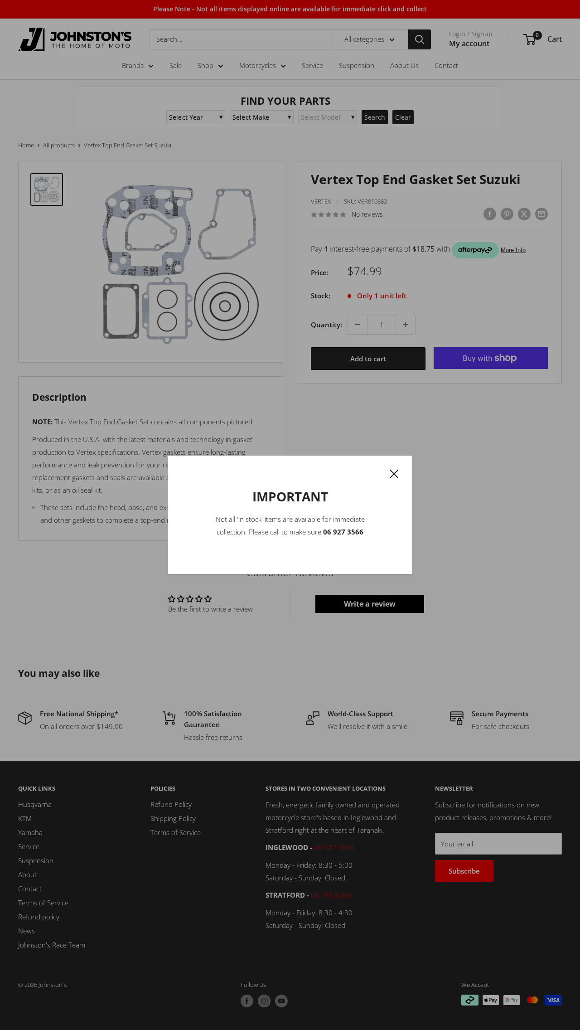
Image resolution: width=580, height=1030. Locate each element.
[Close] (394, 472)
